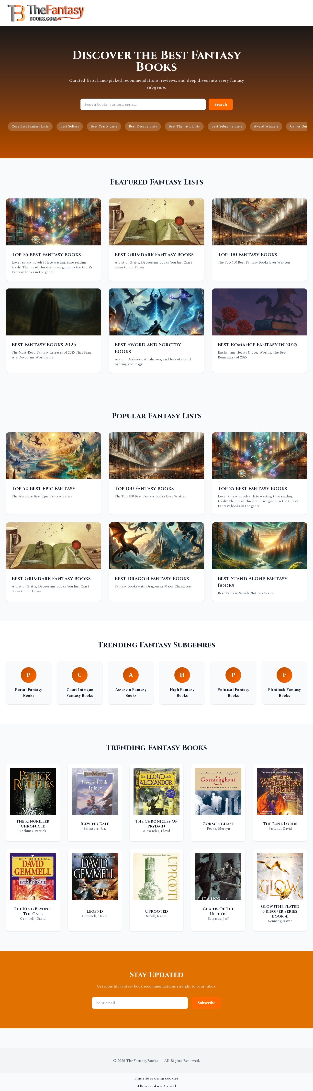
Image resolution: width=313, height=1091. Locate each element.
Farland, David (280, 828)
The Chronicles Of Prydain (156, 824)
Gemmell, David (33, 918)
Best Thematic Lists (184, 126)
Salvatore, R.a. (95, 828)
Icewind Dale (94, 824)
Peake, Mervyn (218, 828)
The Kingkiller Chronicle (32, 824)
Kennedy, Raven (280, 921)
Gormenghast (218, 824)
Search (220, 104)
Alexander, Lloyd (156, 831)
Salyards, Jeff (218, 918)
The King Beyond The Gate (33, 911)
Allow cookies (149, 1086)
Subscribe (206, 1003)
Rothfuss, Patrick (32, 831)
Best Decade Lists (143, 126)
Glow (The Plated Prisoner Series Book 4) (280, 911)
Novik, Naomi (156, 916)
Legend (95, 911)
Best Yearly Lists (104, 126)
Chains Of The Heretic (218, 911)
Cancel (170, 1086)
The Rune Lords (280, 824)
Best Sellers (69, 126)
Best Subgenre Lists (227, 126)
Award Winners (266, 126)
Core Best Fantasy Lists (30, 126)
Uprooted (156, 911)
